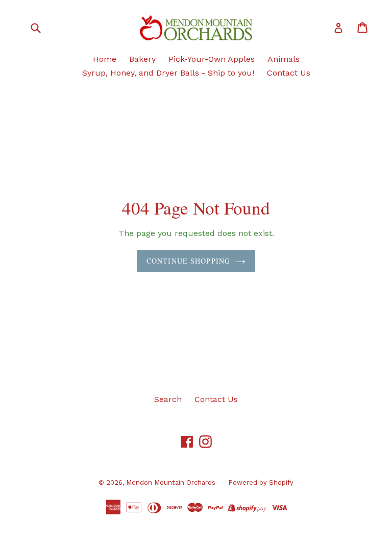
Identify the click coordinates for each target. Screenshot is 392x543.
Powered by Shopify (260, 482)
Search (168, 399)
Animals (283, 59)
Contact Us (288, 73)
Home (104, 59)
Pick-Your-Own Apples (211, 59)
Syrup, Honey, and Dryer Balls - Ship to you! (168, 73)
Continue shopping (188, 261)
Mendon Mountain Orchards (170, 482)
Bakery (142, 59)
